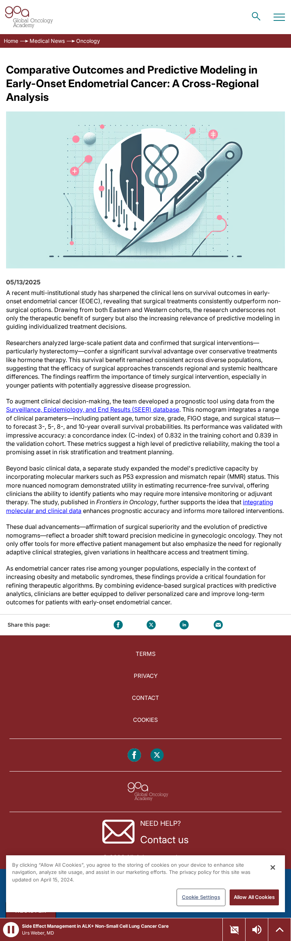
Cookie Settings (201, 897)
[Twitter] (157, 755)
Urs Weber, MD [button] (38, 933)
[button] (11, 929)
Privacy (146, 675)
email (218, 624)
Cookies (145, 719)
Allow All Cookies (254, 897)
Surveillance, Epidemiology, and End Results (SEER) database (92, 409)
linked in (184, 624)
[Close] (272, 867)
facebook (118, 624)
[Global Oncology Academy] (29, 17)
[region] (145, 883)
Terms (146, 653)
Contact (145, 697)
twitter (151, 624)
